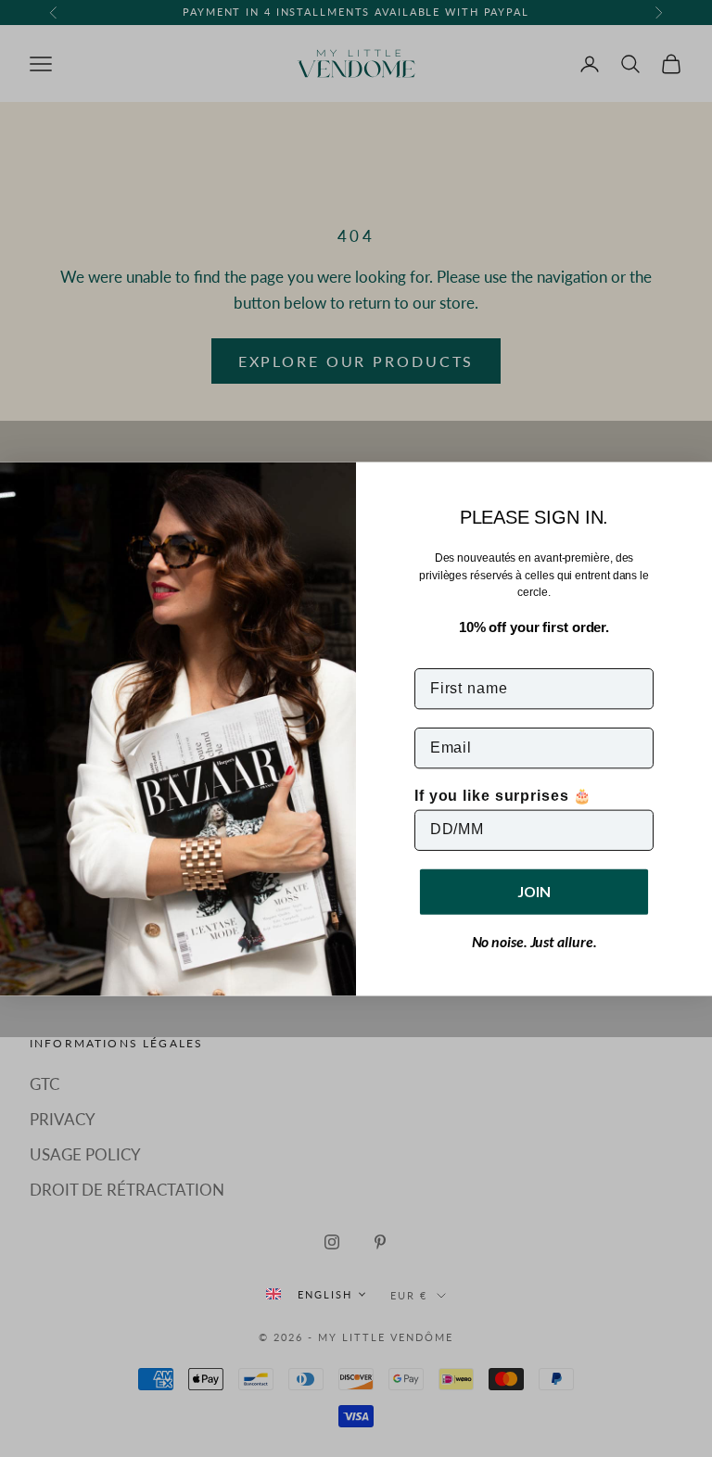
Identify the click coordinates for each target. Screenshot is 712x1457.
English (325, 1294)
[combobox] (315, 1294)
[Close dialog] (693, 482)
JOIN (534, 891)
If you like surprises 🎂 (503, 795)
